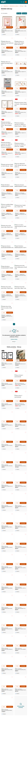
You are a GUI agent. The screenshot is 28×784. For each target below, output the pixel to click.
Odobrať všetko (14, 339)
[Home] (3, 2)
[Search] (21, 2)
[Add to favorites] (12, 17)
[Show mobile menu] (26, 2)
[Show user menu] (23, 2)
